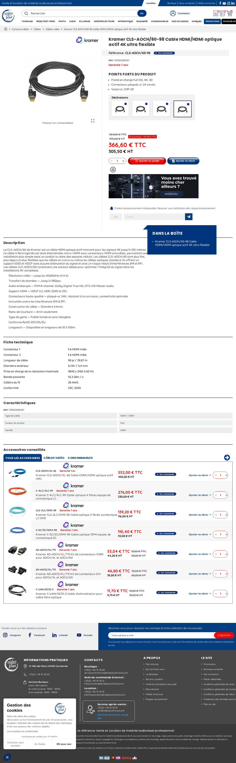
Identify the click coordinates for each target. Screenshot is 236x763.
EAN (111, 60)
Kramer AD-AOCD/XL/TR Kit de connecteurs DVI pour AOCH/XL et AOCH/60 (68, 575)
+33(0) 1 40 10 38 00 (39, 674)
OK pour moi (63, 744)
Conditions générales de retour (219, 694)
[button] (7, 757)
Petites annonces (206, 3)
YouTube (224, 2)
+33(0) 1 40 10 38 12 (94, 680)
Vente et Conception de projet (161, 684)
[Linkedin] (51, 634)
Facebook (221, 2)
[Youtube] (76, 634)
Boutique (171, 3)
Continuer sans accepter (15, 744)
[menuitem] (27, 21)
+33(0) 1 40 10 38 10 (94, 691)
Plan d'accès (152, 664)
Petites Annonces (154, 694)
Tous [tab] (22, 458)
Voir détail (17, 472)
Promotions (209, 664)
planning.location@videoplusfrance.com (104, 694)
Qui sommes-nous (155, 669)
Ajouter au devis (198, 475)
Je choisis (39, 744)
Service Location (154, 679)
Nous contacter (187, 3)
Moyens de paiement (156, 699)
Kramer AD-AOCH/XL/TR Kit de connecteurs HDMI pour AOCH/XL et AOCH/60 (69, 555)
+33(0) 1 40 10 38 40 (94, 669)
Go (142, 13)
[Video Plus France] (8, 15)
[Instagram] (2, 634)
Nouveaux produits (213, 669)
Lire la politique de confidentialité (22, 731)
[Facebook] (27, 634)
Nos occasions (211, 674)
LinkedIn (233, 2)
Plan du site (209, 704)
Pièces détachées (212, 679)
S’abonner (224, 635)
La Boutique (152, 674)
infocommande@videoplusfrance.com (104, 683)
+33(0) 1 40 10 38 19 (107, 707)
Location (151, 3)
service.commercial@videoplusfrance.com (106, 672)
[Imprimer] (113, 169)
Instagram (229, 2)
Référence (116, 53)
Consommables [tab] (80, 458)
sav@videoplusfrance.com (111, 710)
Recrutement (152, 689)
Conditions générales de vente (219, 684)
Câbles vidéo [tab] (54, 458)
